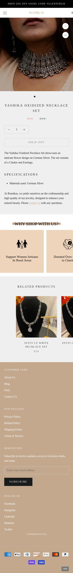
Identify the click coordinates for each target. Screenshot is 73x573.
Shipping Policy (13, 429)
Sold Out (36, 142)
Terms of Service (13, 435)
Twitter (8, 529)
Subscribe (18, 481)
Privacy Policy (12, 416)
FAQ (7, 390)
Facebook (9, 503)
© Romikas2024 (36, 534)
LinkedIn (9, 516)
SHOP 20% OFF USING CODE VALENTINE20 (36, 3)
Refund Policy (12, 423)
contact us (34, 202)
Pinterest (9, 522)
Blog (7, 383)
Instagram (9, 510)
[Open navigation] (5, 12)
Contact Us (10, 396)
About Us (9, 377)
